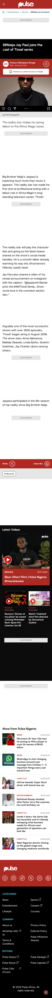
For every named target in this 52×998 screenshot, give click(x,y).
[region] (26, 613)
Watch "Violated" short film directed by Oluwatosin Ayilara (38, 618)
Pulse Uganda (38, 962)
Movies (25, 12)
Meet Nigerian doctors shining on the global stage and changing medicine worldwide (33, 845)
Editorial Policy (39, 931)
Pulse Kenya (8, 962)
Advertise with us (10, 933)
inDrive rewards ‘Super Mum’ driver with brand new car (32, 784)
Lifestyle (22, 778)
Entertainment (13, 12)
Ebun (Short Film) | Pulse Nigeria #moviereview (25, 579)
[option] (15, 613)
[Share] (46, 64)
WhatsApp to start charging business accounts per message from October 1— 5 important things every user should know (32, 765)
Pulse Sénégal (38, 957)
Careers (35, 905)
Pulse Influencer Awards (39, 938)
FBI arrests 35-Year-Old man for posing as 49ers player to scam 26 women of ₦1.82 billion (32, 743)
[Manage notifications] (46, 992)
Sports (34, 899)
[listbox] (27, 613)
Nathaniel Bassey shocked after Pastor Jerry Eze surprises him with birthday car (33, 802)
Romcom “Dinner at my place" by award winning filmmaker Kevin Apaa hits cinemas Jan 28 (15, 620)
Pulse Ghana (9, 957)
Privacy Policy (38, 925)
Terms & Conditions (8, 942)
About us (7, 925)
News (19, 735)
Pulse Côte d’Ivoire (8, 970)
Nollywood (9, 473)
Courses (35, 911)
